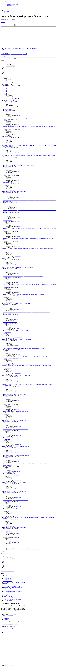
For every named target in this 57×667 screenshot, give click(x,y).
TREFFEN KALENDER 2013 (10, 100)
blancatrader (8, 368)
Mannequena (8, 332)
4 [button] (3, 70)
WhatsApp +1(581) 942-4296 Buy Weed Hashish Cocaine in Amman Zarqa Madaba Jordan (23, 294)
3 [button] (3, 69)
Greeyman (7, 119)
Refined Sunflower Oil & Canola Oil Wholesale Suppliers (16, 118)
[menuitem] (12, 4)
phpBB (7, 621)
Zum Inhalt (3, 22)
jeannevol (7, 519)
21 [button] (3, 74)
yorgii (16, 98)
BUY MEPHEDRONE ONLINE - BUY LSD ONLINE (16, 174)
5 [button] (3, 72)
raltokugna (7, 340)
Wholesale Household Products (10, 322)
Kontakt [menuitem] (6, 619)
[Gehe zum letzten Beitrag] (18, 98)
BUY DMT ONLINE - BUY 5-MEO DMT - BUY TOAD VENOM (18, 165)
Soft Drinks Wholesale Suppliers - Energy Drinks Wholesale (16, 303)
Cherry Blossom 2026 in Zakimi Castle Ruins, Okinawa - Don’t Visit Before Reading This (23, 276)
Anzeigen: (4, 548)
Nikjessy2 (7, 287)
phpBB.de (16, 624)
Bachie (6, 268)
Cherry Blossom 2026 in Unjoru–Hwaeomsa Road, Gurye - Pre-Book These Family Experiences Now (26, 356)
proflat (4, 626)
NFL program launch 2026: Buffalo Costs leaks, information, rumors (18, 267)
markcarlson (8, 212)
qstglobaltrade (8, 129)
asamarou (7, 157)
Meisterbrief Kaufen (7, 182)
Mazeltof (11, 626)
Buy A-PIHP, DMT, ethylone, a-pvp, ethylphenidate (14, 191)
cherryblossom (8, 277)
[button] (3, 63)
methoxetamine (6, 258)
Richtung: (31, 548)
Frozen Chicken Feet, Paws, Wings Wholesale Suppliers (15, 411)
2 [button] (3, 68)
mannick (7, 304)
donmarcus (7, 110)
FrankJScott (17, 282)
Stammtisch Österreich (8, 84)
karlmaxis (7, 231)
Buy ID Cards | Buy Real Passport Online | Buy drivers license (17, 339)
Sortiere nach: (16, 548)
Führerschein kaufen (7, 109)
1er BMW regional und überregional (14, 54)
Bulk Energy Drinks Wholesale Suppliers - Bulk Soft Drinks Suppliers (18, 330)
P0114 (6, 101)
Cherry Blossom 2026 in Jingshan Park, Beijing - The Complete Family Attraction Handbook (23, 348)
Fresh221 (7, 147)
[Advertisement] (28, 37)
